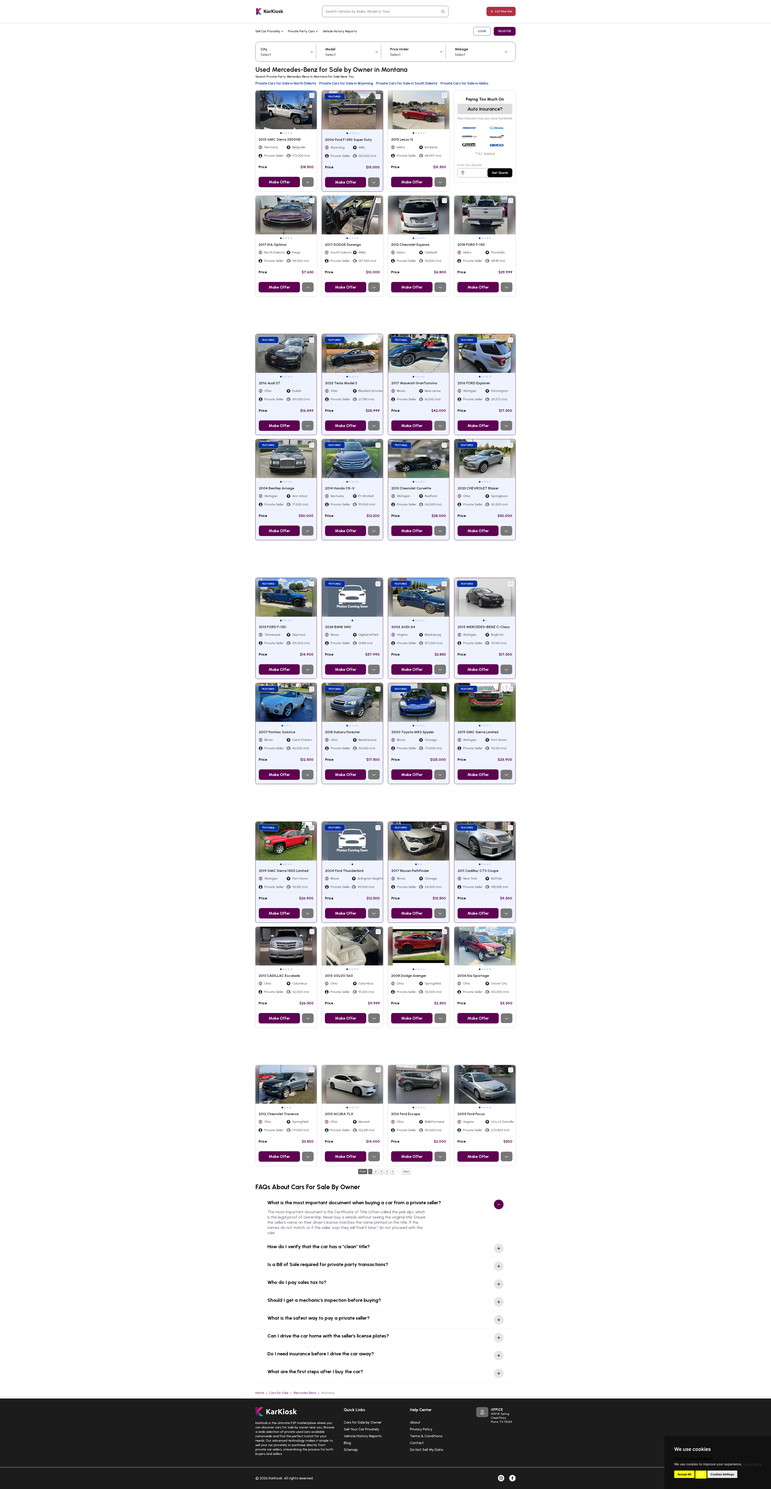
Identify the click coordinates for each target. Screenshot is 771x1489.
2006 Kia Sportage (473, 975)
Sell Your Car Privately (361, 1429)
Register (504, 31)
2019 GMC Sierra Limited (478, 732)
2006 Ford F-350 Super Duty (348, 139)
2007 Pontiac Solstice (277, 732)
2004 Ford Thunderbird (344, 871)
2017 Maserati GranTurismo (414, 383)
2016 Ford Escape (405, 1114)
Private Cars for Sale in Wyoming (346, 83)
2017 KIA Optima (272, 244)
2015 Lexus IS (402, 139)
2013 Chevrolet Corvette (411, 488)
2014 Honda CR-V (340, 488)
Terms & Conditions (426, 1436)
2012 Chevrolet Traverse (279, 1114)
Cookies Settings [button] (722, 1474)
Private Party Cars (302, 31)
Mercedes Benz (304, 1393)
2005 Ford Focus (471, 1114)
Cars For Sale (279, 1393)
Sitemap (351, 1449)
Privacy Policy (421, 1429)
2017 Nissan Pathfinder (410, 871)
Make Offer (279, 182)
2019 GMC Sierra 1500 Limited (283, 871)
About (415, 1422)
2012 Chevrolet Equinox (410, 244)
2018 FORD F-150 (471, 244)
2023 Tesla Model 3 (341, 383)
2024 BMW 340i (338, 627)
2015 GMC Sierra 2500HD (280, 139)
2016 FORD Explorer (474, 383)
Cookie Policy (752, 1464)
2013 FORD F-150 (272, 627)
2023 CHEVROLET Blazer (478, 488)
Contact (417, 1443)
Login (482, 31)
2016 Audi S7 (269, 383)
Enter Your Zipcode (469, 165)
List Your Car (503, 11)
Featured (334, 96)
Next (406, 1171)
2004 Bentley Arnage (276, 488)
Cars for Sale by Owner (362, 1422)
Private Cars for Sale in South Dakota (406, 83)
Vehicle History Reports (340, 31)
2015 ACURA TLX (339, 1114)
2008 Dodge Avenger (408, 975)
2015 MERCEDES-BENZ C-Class (484, 627)
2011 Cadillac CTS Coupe (478, 871)
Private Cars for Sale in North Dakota (285, 83)
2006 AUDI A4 (403, 627)
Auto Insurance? (485, 109)
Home (259, 1393)
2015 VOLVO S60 (339, 975)
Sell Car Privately (268, 31)
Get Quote (500, 173)
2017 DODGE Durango (343, 244)
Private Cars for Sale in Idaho (464, 83)
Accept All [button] (684, 1474)
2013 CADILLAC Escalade (279, 975)
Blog (347, 1443)
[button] (701, 1475)
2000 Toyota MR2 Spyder (412, 732)
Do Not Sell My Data (426, 1449)
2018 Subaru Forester (342, 732)
